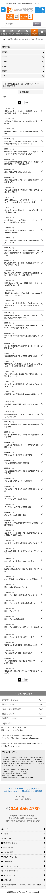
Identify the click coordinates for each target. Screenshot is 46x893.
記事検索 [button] (25, 92)
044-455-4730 (25, 808)
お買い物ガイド (26, 791)
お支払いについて (10, 791)
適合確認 (38, 791)
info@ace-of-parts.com (30, 738)
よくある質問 (32, 788)
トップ (11, 788)
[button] (3, 9)
